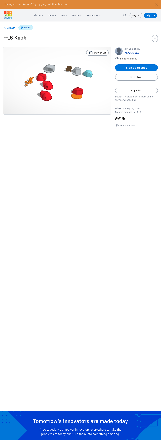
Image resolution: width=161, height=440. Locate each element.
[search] (124, 15)
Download (136, 77)
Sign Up (151, 15)
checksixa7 (132, 53)
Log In (136, 15)
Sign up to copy (136, 68)
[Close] (156, 4)
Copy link (136, 90)
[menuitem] (38, 15)
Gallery (11, 28)
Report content (127, 125)
